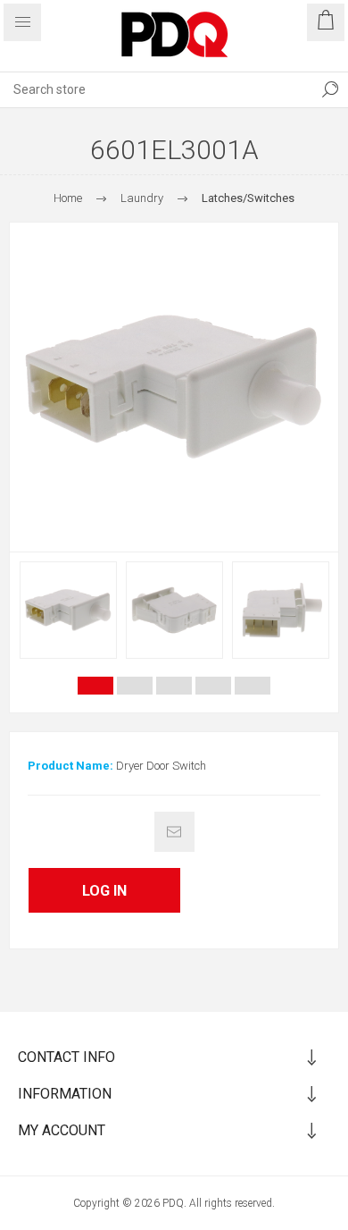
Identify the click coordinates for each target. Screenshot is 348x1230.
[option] (68, 610)
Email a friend (174, 832)
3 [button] (174, 686)
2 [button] (135, 686)
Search (330, 89)
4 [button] (213, 686)
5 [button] (252, 686)
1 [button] (95, 686)
